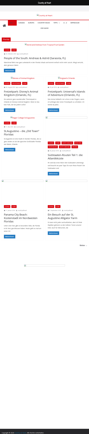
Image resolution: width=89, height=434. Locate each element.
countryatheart (23, 54)
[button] (14, 23)
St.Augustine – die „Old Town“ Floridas (21, 132)
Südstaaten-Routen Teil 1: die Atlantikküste (65, 156)
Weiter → (83, 245)
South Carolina (65, 147)
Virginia (74, 147)
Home (14, 50)
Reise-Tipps (78, 143)
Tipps (56, 23)
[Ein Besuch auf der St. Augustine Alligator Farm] (66, 191)
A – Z (65, 23)
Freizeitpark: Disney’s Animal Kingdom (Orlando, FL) (21, 93)
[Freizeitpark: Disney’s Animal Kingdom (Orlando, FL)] (22, 78)
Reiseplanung (53, 147)
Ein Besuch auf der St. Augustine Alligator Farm (62, 216)
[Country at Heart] (4, 25)
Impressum (74, 23)
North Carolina (67, 143)
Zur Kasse (45, 28)
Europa (31, 23)
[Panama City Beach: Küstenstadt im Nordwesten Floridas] (22, 191)
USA (11, 23)
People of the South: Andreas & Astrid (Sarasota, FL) (35, 58)
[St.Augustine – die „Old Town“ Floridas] (22, 117)
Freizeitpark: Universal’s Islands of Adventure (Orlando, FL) (66, 93)
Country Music (44, 23)
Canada (21, 23)
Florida (7, 50)
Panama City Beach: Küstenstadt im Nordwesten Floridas (20, 218)
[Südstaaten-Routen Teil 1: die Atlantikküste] (66, 127)
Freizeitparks (16, 83)
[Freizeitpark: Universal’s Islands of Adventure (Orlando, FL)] (66, 78)
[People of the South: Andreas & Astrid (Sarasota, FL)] (44, 44)
